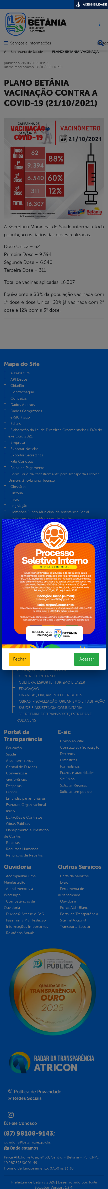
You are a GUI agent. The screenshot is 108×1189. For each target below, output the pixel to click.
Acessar (86, 659)
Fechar (19, 659)
